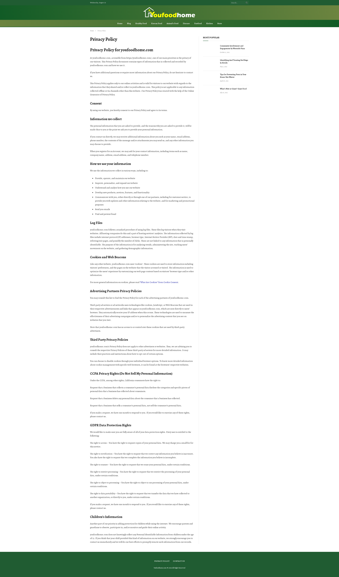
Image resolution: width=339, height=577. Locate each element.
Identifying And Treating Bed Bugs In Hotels (234, 61)
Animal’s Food (172, 23)
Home (119, 23)
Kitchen (209, 23)
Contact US (179, 561)
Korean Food (156, 23)
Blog (129, 23)
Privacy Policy (162, 561)
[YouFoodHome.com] (169, 12)
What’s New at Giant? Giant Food (233, 89)
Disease (186, 23)
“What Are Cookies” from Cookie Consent (159, 282)
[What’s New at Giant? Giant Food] (210, 92)
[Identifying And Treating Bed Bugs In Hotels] (210, 64)
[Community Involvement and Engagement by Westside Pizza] (210, 49)
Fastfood (198, 23)
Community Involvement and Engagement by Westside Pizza (232, 47)
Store (219, 23)
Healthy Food (141, 23)
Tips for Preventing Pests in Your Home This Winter (233, 75)
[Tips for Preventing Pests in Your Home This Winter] (210, 78)
